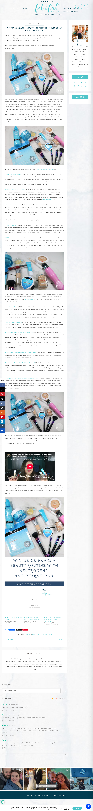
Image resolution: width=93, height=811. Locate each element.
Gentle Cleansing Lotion (13, 174)
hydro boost (47, 199)
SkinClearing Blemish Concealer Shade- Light (20, 352)
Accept (77, 808)
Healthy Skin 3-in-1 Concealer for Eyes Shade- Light (22, 378)
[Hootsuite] (2, 398)
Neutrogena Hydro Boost (44, 169)
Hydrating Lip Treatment (13, 322)
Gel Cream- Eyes (10, 204)
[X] (2, 389)
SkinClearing (29, 299)
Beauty (28, 634)
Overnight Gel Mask (11, 225)
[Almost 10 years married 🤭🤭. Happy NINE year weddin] (35, 779)
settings (66, 809)
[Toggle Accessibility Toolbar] (88, 806)
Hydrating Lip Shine (11, 307)
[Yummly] (2, 412)
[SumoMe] (2, 430)
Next (60, 640)
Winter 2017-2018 (46, 634)
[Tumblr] (2, 426)
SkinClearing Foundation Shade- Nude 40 (19, 332)
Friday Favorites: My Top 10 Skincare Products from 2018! (52, 619)
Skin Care (35, 634)
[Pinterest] (2, 394)
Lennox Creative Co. (60, 795)
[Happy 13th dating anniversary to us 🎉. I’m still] (11, 779)
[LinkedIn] (2, 421)
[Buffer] (2, 408)
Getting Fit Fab (46, 8)
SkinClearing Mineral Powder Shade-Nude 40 (20, 363)
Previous (10, 640)
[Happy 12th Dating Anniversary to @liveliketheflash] (58, 779)
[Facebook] (2, 385)
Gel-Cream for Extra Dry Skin (15, 189)
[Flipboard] (2, 417)
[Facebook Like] (2, 403)
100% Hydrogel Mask (11, 237)
